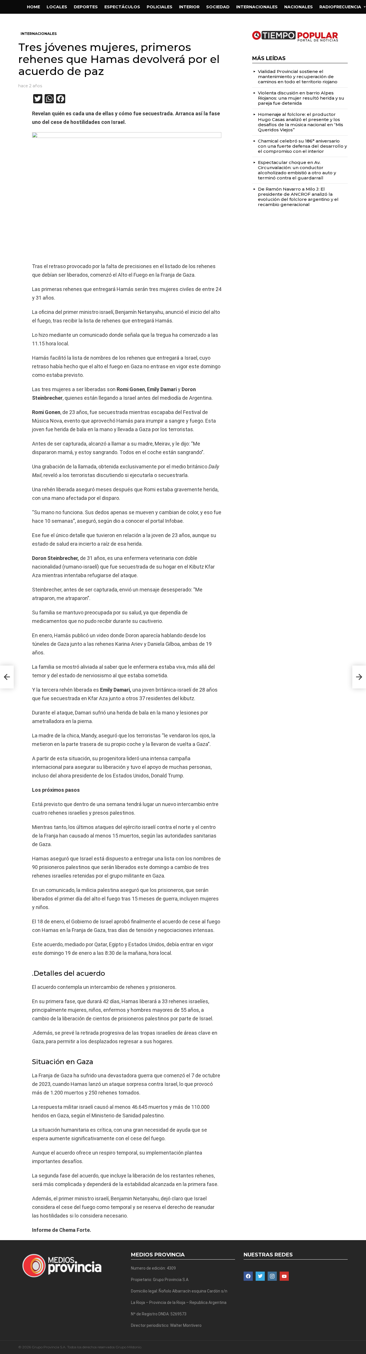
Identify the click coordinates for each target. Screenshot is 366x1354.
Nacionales (298, 6)
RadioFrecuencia (340, 6)
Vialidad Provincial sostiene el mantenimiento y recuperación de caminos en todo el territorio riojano (297, 76)
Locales (57, 6)
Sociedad (218, 6)
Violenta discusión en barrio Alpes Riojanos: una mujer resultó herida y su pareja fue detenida (301, 98)
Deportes (86, 6)
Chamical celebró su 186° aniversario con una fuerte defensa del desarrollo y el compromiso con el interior (302, 146)
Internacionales (257, 6)
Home (33, 6)
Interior (189, 6)
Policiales (159, 6)
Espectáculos (122, 6)
